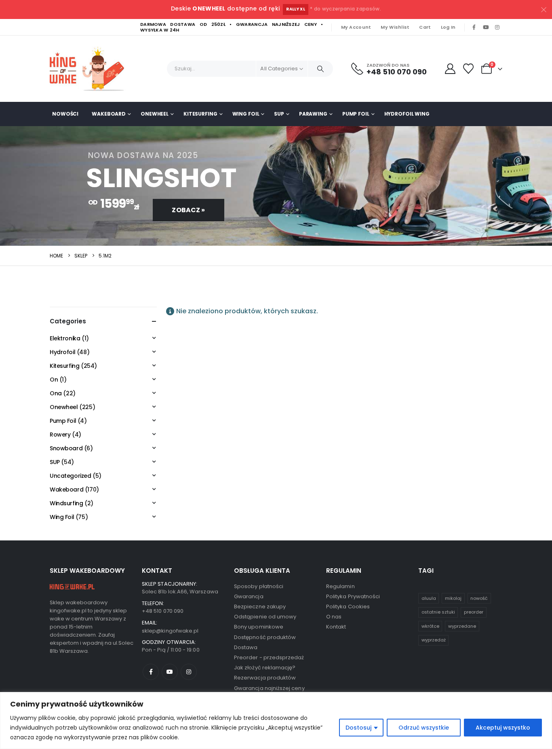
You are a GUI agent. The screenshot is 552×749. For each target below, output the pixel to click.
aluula (428, 598)
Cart (425, 27)
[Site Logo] (90, 68)
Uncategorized (70, 476)
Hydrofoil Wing (407, 113)
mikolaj (453, 598)
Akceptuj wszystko (503, 728)
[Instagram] (497, 27)
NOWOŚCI (65, 113)
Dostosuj (358, 728)
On (54, 380)
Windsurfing (66, 503)
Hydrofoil (62, 352)
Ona (56, 393)
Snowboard (66, 448)
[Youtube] (485, 27)
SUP (279, 113)
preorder (473, 612)
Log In (448, 27)
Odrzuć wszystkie (423, 728)
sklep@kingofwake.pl (170, 631)
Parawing (313, 113)
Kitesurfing (200, 113)
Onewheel (155, 113)
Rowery (60, 434)
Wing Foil (245, 113)
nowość (479, 598)
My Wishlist (395, 27)
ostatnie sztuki (438, 612)
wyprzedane (462, 626)
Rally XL (295, 9)
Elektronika (65, 338)
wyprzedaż (433, 640)
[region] (276, 720)
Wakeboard (109, 113)
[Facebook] (474, 27)
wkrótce (430, 626)
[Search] (320, 69)
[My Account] (450, 68)
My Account (356, 27)
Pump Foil (355, 113)
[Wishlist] (468, 68)
